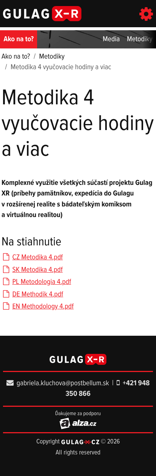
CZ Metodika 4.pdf (37, 257)
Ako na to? (19, 39)
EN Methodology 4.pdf (42, 307)
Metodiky (139, 39)
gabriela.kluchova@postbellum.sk (63, 383)
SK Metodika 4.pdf (37, 270)
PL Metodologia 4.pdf (41, 282)
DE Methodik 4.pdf (37, 294)
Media (111, 39)
